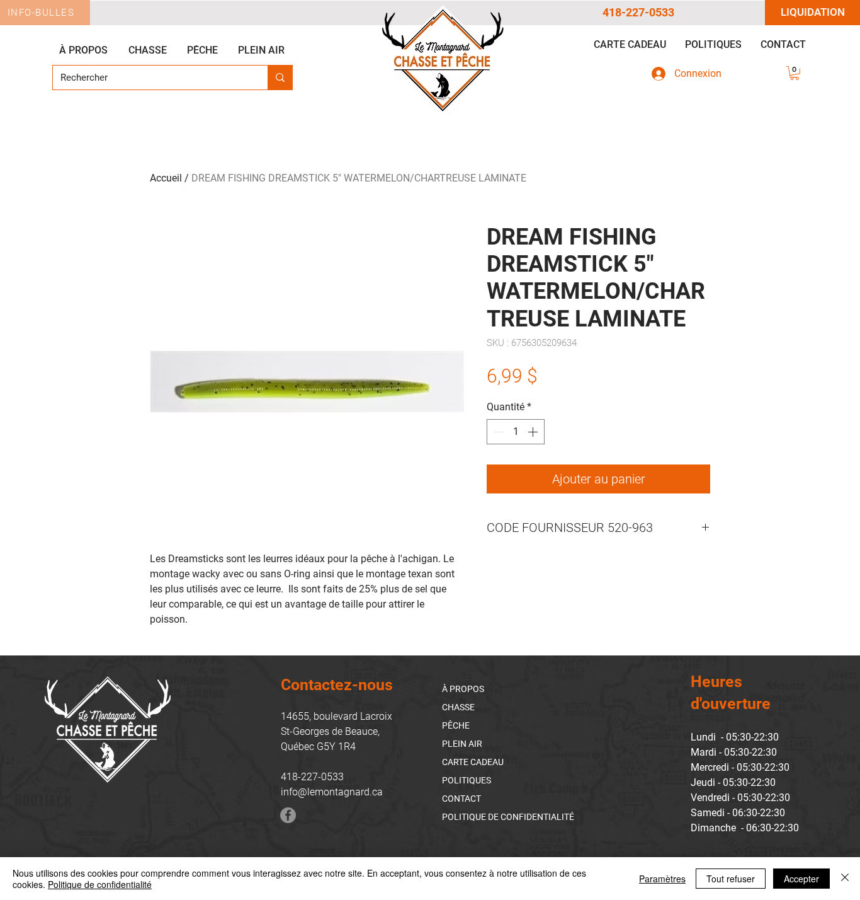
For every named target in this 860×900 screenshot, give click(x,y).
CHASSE (458, 707)
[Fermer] (844, 878)
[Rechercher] (280, 77)
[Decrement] (497, 432)
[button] (794, 73)
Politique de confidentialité (100, 884)
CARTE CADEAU (473, 762)
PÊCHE (456, 725)
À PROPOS (463, 689)
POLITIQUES (466, 780)
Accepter (801, 878)
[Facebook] (288, 815)
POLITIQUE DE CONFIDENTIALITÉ (508, 817)
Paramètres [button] (662, 878)
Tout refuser (730, 878)
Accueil (166, 178)
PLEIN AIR (462, 744)
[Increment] (534, 432)
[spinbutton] (515, 432)
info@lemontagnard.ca (332, 792)
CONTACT (461, 798)
